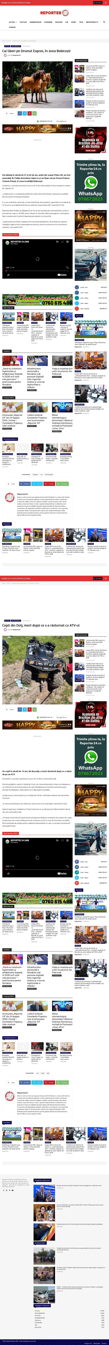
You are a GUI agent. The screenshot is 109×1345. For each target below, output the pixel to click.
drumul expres (49, 474)
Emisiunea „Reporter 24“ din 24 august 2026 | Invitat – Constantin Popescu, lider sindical (12, 420)
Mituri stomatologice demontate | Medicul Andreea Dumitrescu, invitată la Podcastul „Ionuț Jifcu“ (62, 422)
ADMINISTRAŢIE (35, 22)
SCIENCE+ (12, 27)
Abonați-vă (103, 308)
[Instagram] (6, 1190)
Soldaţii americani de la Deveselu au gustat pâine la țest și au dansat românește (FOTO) (79, 1249)
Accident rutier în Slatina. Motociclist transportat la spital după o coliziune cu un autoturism (81, 1268)
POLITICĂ (23, 22)
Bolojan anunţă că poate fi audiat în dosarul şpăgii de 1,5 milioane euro (66, 329)
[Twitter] (25, 113)
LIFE (66, 22)
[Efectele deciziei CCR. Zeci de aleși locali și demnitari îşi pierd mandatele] (44, 1232)
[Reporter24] (6, 55)
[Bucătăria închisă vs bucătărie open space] (66, 448)
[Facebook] (20, 113)
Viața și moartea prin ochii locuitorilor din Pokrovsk (62, 371)
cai (41, 474)
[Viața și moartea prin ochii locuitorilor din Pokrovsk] (62, 361)
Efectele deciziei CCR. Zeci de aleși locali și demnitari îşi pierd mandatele (80, 1224)
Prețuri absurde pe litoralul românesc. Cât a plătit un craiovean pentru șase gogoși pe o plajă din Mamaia (95, 114)
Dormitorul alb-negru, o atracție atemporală (51, 458)
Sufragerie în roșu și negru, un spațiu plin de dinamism (37, 459)
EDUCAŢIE (58, 22)
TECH (81, 22)
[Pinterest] (29, 113)
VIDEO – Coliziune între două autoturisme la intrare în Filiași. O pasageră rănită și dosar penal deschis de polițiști (80, 1287)
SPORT (73, 22)
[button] (104, 22)
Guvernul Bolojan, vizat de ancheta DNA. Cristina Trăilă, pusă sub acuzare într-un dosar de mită (80, 1205)
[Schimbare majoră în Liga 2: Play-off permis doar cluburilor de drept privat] (8, 316)
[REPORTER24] (54, 13)
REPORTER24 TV (92, 22)
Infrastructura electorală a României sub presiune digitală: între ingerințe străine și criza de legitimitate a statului (36, 378)
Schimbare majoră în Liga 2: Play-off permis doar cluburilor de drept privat (8, 329)
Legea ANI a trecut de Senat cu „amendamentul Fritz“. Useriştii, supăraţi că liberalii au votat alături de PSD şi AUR (37, 333)
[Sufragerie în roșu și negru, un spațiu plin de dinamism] (37, 448)
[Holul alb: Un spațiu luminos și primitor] (23, 448)
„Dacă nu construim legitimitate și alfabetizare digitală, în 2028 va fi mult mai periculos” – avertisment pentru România (12, 376)
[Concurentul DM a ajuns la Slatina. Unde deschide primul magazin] (23, 316)
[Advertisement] (54, 35)
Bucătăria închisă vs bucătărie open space (66, 458)
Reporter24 (17, 55)
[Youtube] (12, 1190)
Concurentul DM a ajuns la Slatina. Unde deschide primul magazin (23, 328)
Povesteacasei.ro (10, 439)
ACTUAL (12, 22)
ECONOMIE (48, 22)
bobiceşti (35, 474)
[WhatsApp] (34, 113)
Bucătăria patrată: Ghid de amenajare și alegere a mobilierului (8, 460)
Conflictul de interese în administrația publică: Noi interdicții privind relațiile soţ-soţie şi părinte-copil (52, 331)
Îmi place (104, 287)
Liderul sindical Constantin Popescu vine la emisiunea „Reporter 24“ (37, 419)
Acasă (3, 41)
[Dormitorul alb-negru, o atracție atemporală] (52, 448)
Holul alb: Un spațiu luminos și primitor (23, 458)
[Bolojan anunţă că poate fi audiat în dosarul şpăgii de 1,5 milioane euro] (66, 316)
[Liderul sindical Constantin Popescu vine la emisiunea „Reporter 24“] (37, 407)
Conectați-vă (102, 292)
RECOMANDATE (16, 46)
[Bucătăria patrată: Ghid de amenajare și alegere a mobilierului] (8, 448)
